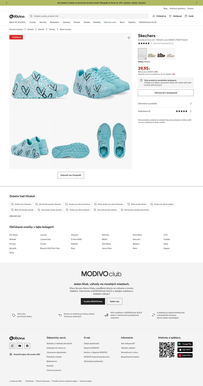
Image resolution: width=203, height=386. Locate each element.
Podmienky (29, 381)
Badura (136, 244)
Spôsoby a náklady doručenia (59, 343)
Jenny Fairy (107, 248)
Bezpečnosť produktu (130, 357)
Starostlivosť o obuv (129, 352)
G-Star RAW (76, 239)
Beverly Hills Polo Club (50, 248)
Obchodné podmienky (93, 361)
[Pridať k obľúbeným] (129, 38)
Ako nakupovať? (128, 343)
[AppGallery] (185, 355)
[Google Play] (185, 344)
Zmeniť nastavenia (43, 381)
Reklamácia (52, 361)
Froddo (167, 239)
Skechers (146, 35)
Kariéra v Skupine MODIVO (95, 352)
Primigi (12, 244)
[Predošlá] (6, 3)
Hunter (43, 244)
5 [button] (155, 43)
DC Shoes (13, 235)
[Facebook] (27, 346)
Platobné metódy (54, 357)
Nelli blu (105, 235)
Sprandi (12, 248)
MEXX (104, 239)
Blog (165, 8)
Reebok (12, 239)
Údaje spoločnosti (91, 343)
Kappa (167, 248)
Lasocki (43, 235)
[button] (40, 74)
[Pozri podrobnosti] (191, 103)
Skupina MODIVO (91, 348)
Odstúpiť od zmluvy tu (56, 348)
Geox (166, 244)
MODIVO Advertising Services (96, 357)
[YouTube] (20, 346)
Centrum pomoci (54, 370)
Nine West (137, 235)
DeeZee (74, 244)
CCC (166, 235)
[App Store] (185, 349)
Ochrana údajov (86, 381)
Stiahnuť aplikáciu (177, 8)
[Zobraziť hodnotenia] (191, 111)
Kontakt (50, 366)
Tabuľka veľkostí (128, 348)
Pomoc (191, 8)
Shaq (11, 253)
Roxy (73, 248)
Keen (135, 248)
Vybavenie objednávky (56, 352)
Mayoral (74, 235)
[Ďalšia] (196, 3)
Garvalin (136, 239)
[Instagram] (12, 346)
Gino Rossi (106, 244)
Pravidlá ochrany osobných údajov (65, 381)
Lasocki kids (45, 239)
